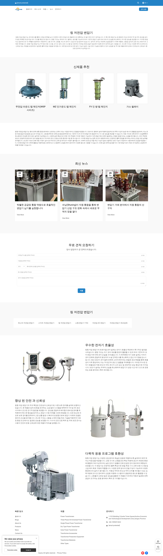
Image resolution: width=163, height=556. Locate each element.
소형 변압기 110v (81, 323)
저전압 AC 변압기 (99, 323)
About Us (18, 523)
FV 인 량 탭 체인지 (98, 106)
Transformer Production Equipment (72, 537)
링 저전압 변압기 (64, 323)
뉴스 (51, 9)
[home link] (18, 9)
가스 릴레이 (132, 106)
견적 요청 (143, 9)
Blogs (17, 520)
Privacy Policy (61, 553)
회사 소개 (37, 9)
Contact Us (18, 533)
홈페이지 (29, 9)
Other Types (64, 543)
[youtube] (142, 552)
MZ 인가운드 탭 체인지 (64, 106)
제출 (81, 291)
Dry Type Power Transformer (70, 526)
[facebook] (146, 552)
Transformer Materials (68, 540)
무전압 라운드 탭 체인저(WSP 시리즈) (30, 108)
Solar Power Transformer (69, 530)
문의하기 (58, 9)
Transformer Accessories (69, 533)
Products (18, 526)
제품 (44, 9)
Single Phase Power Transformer (71, 523)
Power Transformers (67, 516)
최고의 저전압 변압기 (26, 323)
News (17, 530)
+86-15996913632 (115, 522)
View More (20, 215)
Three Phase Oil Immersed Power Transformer (76, 520)
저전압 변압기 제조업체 (118, 323)
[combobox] (21, 266)
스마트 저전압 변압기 (46, 323)
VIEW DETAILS (30, 88)
